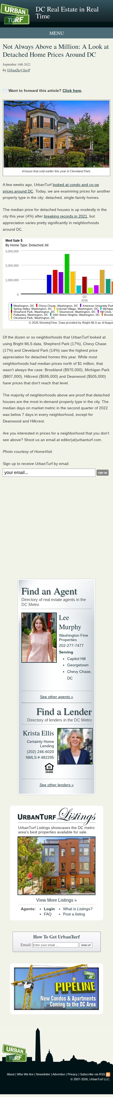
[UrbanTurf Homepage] (29, 21)
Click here (72, 90)
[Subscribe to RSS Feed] (108, 1074)
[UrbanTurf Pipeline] (56, 1013)
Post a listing (74, 914)
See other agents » (56, 697)
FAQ (48, 914)
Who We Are (25, 1074)
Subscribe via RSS (92, 1074)
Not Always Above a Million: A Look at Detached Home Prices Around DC (56, 50)
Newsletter (43, 1074)
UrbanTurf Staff (18, 69)
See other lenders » (56, 785)
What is (77, 909)
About (11, 1074)
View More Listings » (56, 900)
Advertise (58, 1074)
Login (49, 909)
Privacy (72, 1074)
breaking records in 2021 (65, 216)
